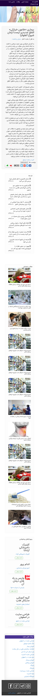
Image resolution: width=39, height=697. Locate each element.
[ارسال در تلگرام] (21, 165)
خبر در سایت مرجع (28, 160)
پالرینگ (32, 668)
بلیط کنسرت (30, 673)
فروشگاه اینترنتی (29, 676)
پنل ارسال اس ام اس (27, 652)
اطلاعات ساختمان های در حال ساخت (23, 649)
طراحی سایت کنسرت (27, 654)
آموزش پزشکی (29, 663)
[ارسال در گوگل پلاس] (24, 165)
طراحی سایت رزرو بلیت (27, 671)
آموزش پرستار (30, 660)
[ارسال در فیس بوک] (30, 165)
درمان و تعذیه (16, 39)
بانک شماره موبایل (29, 643)
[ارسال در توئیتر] (27, 165)
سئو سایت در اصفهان (27, 657)
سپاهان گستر (12, 693)
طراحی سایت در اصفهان (26, 641)
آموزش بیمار (30, 646)
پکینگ (32, 665)
